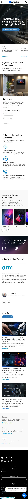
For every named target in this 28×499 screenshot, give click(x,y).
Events (3, 469)
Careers (14, 469)
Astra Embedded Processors (11, 110)
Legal (2, 493)
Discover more (6, 316)
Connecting (8, 118)
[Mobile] (19, 217)
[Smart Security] (7, 217)
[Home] (14, 2)
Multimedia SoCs (9, 114)
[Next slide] (8, 230)
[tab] (5, 39)
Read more (5, 30)
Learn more (5, 443)
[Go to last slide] (3, 230)
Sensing (6, 123)
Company (14, 465)
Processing (7, 99)
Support (3, 472)
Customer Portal (14, 476)
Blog (2, 465)
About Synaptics (6, 422)
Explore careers (6, 433)
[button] (7, 497)
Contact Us (14, 480)
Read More (4, 56)
